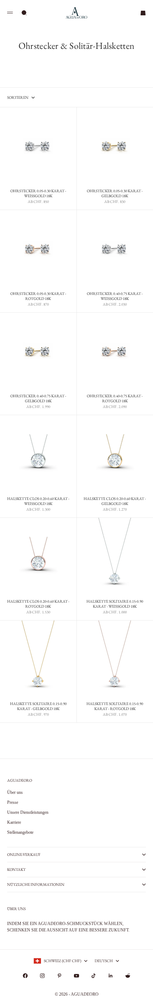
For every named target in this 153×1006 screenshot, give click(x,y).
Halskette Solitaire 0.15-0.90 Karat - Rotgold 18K (114, 707)
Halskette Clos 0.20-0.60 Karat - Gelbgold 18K (115, 501)
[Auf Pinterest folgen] (59, 976)
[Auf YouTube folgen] (76, 976)
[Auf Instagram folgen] (42, 976)
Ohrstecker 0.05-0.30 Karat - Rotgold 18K (38, 296)
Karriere (14, 822)
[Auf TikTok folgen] (93, 976)
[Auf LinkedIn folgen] (111, 976)
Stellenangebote (20, 832)
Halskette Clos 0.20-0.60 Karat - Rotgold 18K (38, 604)
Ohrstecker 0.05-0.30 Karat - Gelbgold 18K (115, 194)
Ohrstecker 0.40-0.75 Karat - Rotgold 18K (115, 399)
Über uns (15, 792)
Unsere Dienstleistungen (27, 812)
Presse (12, 802)
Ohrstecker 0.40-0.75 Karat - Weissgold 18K (115, 296)
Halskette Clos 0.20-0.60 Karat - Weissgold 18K (38, 501)
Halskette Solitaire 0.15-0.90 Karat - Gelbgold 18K (38, 707)
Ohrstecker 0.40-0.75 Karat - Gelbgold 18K (38, 399)
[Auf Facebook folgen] (25, 976)
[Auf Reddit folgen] (128, 976)
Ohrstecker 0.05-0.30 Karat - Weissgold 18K (38, 194)
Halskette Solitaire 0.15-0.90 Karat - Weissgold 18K (114, 604)
